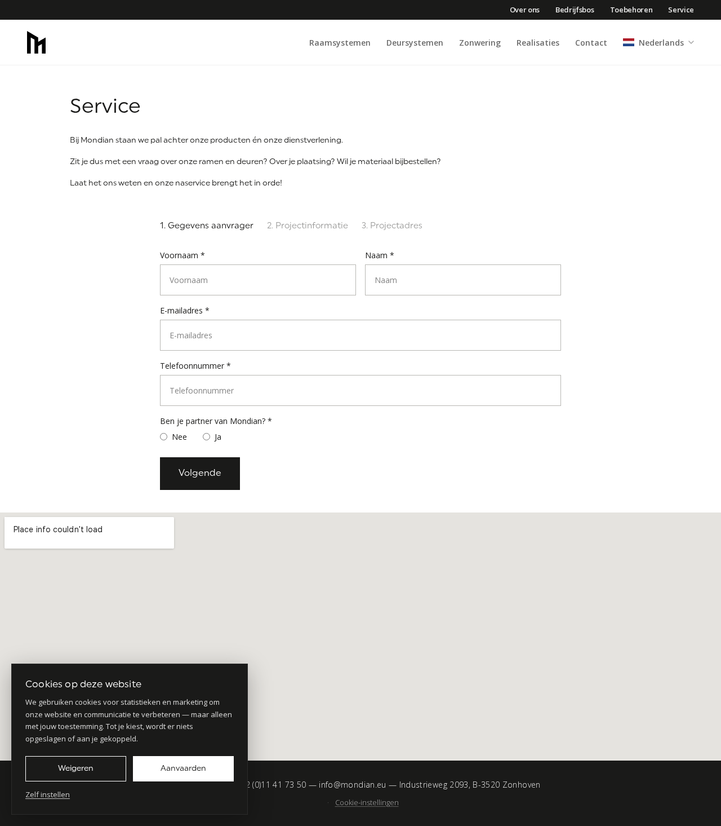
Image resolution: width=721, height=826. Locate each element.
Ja (218, 436)
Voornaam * (182, 255)
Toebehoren (631, 10)
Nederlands (661, 42)
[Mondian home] (36, 42)
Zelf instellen (47, 794)
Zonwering (480, 42)
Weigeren (76, 769)
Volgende (200, 473)
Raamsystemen (340, 42)
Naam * (379, 255)
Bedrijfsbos (574, 10)
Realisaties (538, 42)
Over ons (525, 10)
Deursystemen (414, 42)
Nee (179, 436)
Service (681, 10)
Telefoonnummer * (195, 365)
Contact (591, 42)
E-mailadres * (185, 310)
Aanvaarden (183, 769)
